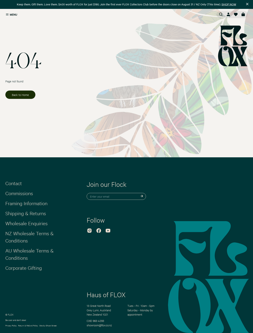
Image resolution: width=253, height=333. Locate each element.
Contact (13, 183)
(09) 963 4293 (95, 320)
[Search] (221, 14)
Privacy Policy (11, 325)
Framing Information (26, 203)
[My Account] (228, 14)
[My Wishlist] (236, 14)
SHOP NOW (229, 4)
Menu (13, 14)
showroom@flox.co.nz (99, 325)
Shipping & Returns (25, 213)
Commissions (19, 193)
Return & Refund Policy (28, 325)
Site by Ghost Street (48, 325)
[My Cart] (243, 14)
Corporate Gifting (23, 268)
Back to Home (20, 94)
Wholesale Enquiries (26, 223)
